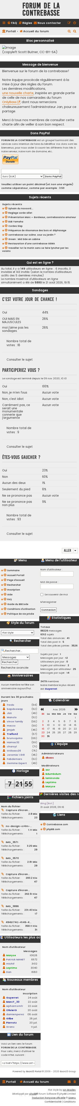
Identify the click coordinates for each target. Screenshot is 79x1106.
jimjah (11, 730)
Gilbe (9, 1018)
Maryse (11, 955)
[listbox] (17, 632)
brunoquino (15, 738)
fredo (10, 705)
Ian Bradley (69, 1090)
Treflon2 (12, 734)
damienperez (15, 1014)
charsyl (12, 746)
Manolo (12, 717)
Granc (10, 1027)
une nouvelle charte (18, 93)
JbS (9, 713)
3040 (34, 968)
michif (10, 963)
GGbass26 (14, 750)
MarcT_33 (12, 1002)
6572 (34, 959)
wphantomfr (14, 1006)
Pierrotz (11, 1022)
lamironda (52, 778)
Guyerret (12, 997)
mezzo (11, 725)
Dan (8, 972)
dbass (49, 757)
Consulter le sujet (20, 360)
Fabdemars (14, 759)
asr (47, 769)
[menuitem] (12, 23)
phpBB (32, 1093)
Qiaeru (72, 1097)
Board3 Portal (33, 1071)
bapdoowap (15, 709)
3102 (34, 963)
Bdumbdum (53, 774)
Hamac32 (13, 742)
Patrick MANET (15, 959)
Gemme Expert (17, 763)
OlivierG (11, 1010)
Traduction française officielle (48, 1097)
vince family (15, 721)
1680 (34, 972)
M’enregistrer (48, 602)
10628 (33, 955)
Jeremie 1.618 (16, 755)
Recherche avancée (14, 667)
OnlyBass (9, 102)
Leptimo (11, 968)
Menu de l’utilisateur (61, 560)
